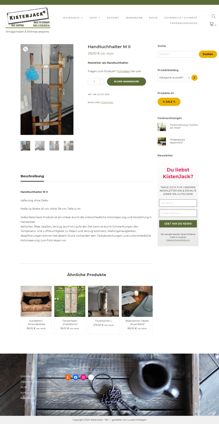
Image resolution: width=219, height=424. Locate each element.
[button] (25, 49)
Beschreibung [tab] (32, 176)
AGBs (24, 387)
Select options (36, 294)
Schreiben (124, 71)
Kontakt (113, 17)
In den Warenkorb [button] (70, 294)
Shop (93, 17)
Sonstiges (107, 102)
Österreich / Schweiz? (181, 17)
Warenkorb (134, 17)
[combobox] (174, 77)
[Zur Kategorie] (194, 78)
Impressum (28, 376)
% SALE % (169, 101)
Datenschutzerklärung (178, 240)
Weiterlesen (137, 294)
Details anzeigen (36, 303)
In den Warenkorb (126, 81)
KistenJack (71, 17)
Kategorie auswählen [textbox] (173, 77)
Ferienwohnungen (184, 23)
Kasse (153, 17)
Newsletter (28, 398)
